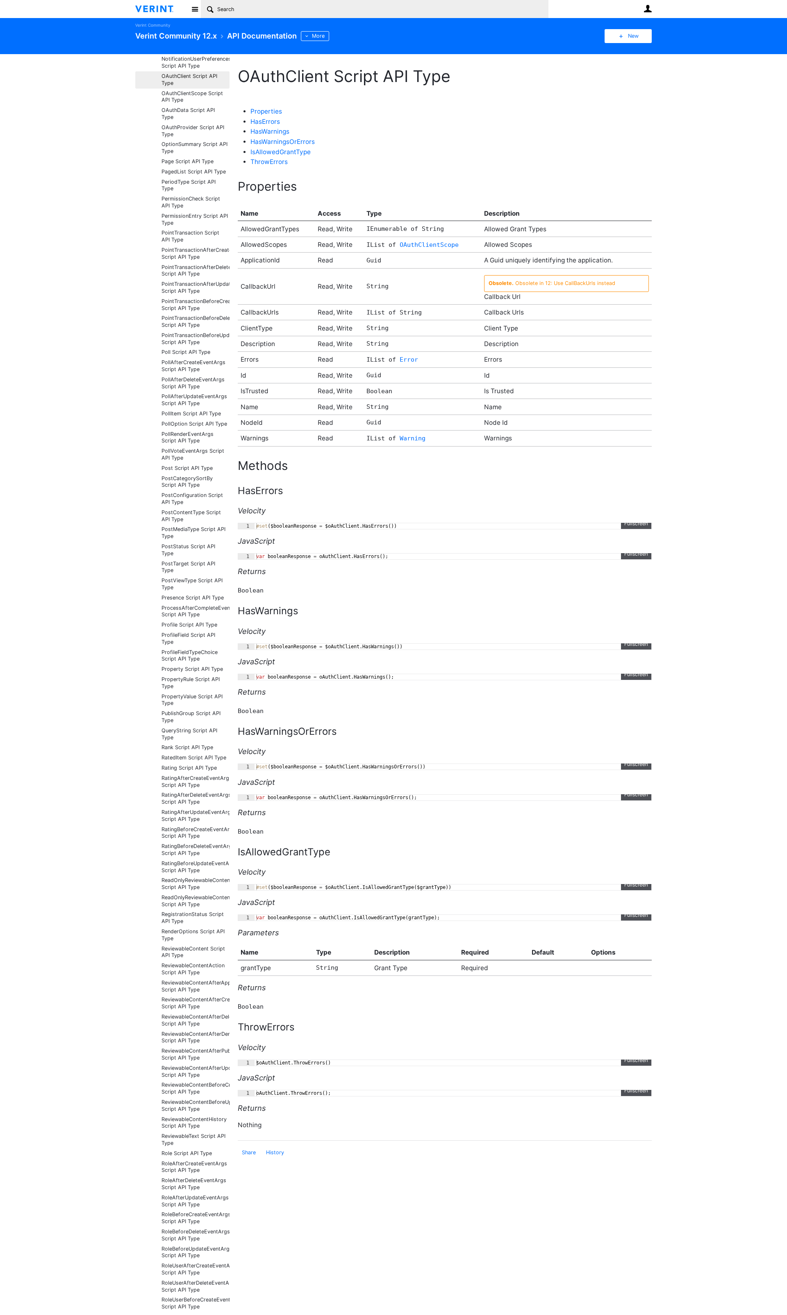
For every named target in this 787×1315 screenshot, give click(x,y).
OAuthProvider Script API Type (192, 130)
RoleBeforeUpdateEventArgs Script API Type (195, 1252)
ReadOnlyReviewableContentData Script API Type (195, 900)
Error (409, 359)
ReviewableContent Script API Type (193, 952)
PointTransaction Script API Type (190, 236)
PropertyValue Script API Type (192, 699)
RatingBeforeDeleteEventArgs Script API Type (195, 849)
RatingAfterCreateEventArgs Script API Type (195, 781)
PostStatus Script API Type (188, 549)
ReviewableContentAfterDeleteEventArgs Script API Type (195, 1020)
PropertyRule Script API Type (190, 682)
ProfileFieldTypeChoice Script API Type (189, 655)
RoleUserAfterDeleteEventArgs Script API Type (195, 1286)
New (633, 36)
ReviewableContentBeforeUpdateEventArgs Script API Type (195, 1105)
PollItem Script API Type (191, 413)
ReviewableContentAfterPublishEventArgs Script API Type (195, 1054)
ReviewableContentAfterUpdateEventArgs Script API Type (195, 1071)
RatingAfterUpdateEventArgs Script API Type (195, 815)
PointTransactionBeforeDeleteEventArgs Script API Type (195, 321)
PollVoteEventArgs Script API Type (192, 454)
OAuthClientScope (429, 244)
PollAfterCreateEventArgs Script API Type (193, 365)
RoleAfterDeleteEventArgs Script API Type (193, 1183)
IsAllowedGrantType (280, 152)
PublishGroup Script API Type (191, 716)
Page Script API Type (187, 161)
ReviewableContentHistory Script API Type (194, 1122)
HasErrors (265, 121)
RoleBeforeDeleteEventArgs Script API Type (195, 1235)
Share (249, 1152)
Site (195, 9)
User (648, 9)
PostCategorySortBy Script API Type (187, 481)
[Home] (161, 9)
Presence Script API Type (192, 598)
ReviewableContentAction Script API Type (193, 968)
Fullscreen (636, 523)
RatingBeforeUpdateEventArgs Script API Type (195, 866)
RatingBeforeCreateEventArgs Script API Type (195, 832)
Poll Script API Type (185, 352)
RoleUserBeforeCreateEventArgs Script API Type (195, 1303)
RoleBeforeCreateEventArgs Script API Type (195, 1217)
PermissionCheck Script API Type (190, 202)
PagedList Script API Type (193, 172)
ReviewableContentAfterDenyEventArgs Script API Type (195, 1037)
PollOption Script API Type (194, 424)
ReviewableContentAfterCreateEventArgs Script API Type (195, 1003)
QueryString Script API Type (189, 734)
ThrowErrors (269, 162)
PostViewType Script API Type (192, 583)
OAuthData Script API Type (188, 113)
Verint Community (152, 25)
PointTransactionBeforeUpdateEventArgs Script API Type (195, 338)
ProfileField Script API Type (188, 638)
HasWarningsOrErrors (282, 142)
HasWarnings (269, 131)
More (318, 36)
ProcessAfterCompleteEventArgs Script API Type (195, 611)
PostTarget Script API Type (188, 567)
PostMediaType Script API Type (193, 532)
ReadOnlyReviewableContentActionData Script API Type (195, 883)
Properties (266, 111)
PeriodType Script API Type (188, 185)
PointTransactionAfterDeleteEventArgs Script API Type (195, 270)
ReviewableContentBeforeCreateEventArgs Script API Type (195, 1088)
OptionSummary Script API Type (194, 147)
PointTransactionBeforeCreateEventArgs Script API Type (195, 304)
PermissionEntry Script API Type (194, 219)
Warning (412, 438)
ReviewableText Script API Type (193, 1139)
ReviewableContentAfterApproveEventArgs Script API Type (195, 986)
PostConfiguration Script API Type (192, 498)
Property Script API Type (192, 669)
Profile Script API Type (189, 625)
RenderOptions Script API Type (193, 934)
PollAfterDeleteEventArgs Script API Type (193, 383)
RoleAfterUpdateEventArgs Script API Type (195, 1201)
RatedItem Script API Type (193, 757)
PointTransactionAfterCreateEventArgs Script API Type (195, 253)
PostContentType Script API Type (191, 515)
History (275, 1152)
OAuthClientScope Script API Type (192, 96)
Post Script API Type (187, 468)
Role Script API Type (186, 1153)
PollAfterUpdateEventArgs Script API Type (194, 399)
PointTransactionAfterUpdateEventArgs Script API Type (195, 287)
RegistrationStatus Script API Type (192, 917)
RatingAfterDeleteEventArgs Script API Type (195, 798)
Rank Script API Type (187, 747)
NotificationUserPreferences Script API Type (195, 62)
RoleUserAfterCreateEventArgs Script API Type (195, 1269)
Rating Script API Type (189, 768)
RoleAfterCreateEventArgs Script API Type (194, 1167)
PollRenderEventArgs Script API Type (187, 437)
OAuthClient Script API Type (189, 79)
